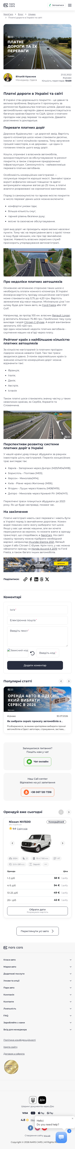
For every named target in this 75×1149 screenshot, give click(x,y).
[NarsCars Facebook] (30, 1127)
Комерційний (56, 822)
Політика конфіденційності (19, 1040)
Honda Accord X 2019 (44, 548)
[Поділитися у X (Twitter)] (46, 579)
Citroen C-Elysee (34, 322)
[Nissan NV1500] (37, 843)
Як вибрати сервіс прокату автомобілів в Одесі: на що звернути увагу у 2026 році (34, 723)
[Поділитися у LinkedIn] (35, 579)
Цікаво (32, 14)
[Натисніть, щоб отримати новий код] (32, 653)
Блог (20, 14)
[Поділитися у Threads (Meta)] (41, 579)
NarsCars (8, 14)
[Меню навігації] (69, 5)
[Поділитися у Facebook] (30, 579)
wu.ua (47, 1135)
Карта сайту (10, 1046)
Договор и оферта (14, 1053)
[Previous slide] (61, 681)
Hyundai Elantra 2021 (41, 542)
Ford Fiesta (49, 305)
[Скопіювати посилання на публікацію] (25, 579)
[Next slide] (69, 681)
